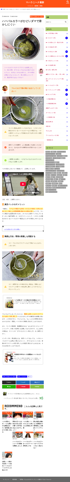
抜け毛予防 (59, 177)
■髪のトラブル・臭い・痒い (55, 74)
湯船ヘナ (62, 179)
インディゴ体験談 (62, 156)
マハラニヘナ (30, 5)
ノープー (49, 158)
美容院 (48, 183)
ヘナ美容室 (50, 117)
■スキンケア (51, 94)
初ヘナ (53, 175)
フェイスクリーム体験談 (52, 162)
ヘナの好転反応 (50, 166)
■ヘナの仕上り (51, 51)
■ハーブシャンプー (53, 90)
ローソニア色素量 (51, 173)
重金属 (54, 185)
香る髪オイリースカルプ (59, 187)
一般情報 (49, 140)
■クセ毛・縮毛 (51, 70)
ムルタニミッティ (51, 170)
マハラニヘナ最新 (35, 2)
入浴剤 (64, 173)
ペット (57, 168)
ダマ (30, 376)
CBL (48, 151)
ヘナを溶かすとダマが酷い (12, 229)
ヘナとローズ (60, 164)
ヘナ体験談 (49, 168)
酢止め (48, 185)
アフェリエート (50, 154)
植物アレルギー (51, 108)
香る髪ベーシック (51, 190)
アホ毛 (58, 154)
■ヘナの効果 (51, 65)
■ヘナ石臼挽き (52, 33)
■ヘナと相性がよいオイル (55, 56)
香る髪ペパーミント (51, 192)
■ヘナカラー (51, 38)
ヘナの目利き (60, 166)
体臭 (59, 173)
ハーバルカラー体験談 (59, 158)
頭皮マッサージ (62, 185)
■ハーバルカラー (23, 376)
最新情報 (36, 5)
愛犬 (48, 177)
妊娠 (65, 175)
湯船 (56, 179)
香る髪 (48, 187)
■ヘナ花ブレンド (52, 61)
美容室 (60, 181)
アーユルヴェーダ (52, 135)
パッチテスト (50, 160)
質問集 (41, 5)
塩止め (59, 175)
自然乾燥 (55, 183)
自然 (48, 126)
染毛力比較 (49, 179)
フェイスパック (50, 164)
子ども (49, 131)
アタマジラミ (61, 151)
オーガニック (50, 112)
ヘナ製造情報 (51, 103)
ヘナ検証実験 (50, 99)
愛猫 (53, 177)
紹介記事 (49, 122)
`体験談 (53, 151)
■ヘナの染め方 (51, 47)
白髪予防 (54, 181)
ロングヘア (60, 170)
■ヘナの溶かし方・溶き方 (10, 376)
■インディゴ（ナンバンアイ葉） (55, 80)
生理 (48, 181)
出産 (48, 175)
